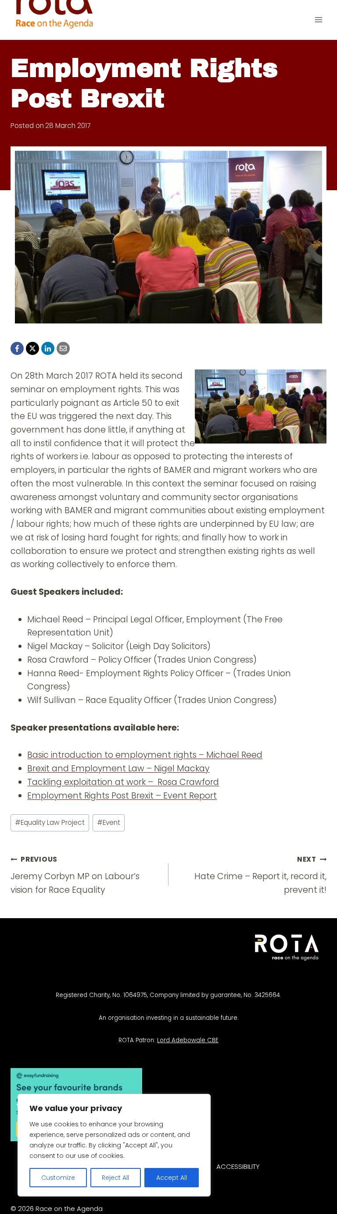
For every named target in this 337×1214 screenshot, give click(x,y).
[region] (114, 1145)
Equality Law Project (50, 822)
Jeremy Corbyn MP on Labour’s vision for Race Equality (75, 875)
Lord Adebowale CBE (188, 1040)
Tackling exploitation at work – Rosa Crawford (123, 782)
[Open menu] (318, 20)
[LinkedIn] (47, 348)
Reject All (115, 1177)
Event (108, 822)
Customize (58, 1177)
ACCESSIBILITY (238, 1166)
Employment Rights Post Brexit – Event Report (122, 796)
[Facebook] (17, 348)
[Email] (63, 348)
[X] (32, 348)
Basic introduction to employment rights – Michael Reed (144, 755)
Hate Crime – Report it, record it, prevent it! (260, 875)
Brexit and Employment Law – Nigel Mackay (118, 768)
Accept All (171, 1177)
